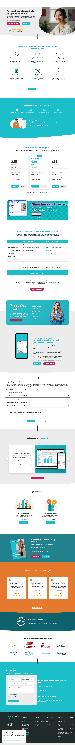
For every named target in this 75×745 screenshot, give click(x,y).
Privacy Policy (49, 738)
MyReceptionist (53, 699)
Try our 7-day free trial (37, 478)
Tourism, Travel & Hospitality (63, 732)
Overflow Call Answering (26, 726)
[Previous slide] (7, 459)
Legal (59, 725)
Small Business (60, 717)
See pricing (42, 89)
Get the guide (36, 556)
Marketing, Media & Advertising (63, 733)
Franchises (59, 736)
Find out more (24, 522)
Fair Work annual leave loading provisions (31, 279)
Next (66, 117)
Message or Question (14, 687)
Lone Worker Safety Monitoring (49, 723)
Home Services (60, 724)
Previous (9, 117)
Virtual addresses (12, 697)
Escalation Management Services (50, 721)
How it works (32, 89)
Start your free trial (43, 690)
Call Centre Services (49, 718)
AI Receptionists (25, 734)
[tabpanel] (16, 588)
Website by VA (55, 744)
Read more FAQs (42, 421)
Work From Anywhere (38, 724)
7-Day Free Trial (25, 717)
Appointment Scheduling (26, 722)
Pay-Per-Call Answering (26, 724)
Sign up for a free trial (13, 23)
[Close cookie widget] (25, 731)
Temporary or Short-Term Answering (26, 729)
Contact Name (13, 679)
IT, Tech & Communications (62, 730)
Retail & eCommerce (61, 735)
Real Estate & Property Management (62, 719)
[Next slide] (68, 459)
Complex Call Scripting (50, 717)
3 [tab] (39, 601)
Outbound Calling (25, 732)
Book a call (46, 556)
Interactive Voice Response (38, 720)
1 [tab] (35, 601)
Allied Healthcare (61, 728)
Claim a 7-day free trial (37, 289)
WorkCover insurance (44, 279)
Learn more (23, 186)
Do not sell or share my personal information (12, 740)
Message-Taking (25, 718)
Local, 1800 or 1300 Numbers (39, 721)
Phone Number (13, 683)
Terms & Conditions (47, 192)
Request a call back (49, 363)
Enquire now (26, 23)
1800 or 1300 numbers (22, 696)
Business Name (27, 679)
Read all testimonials (37, 607)
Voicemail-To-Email (37, 718)
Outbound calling (12, 696)
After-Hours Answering (26, 725)
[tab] (17, 112)
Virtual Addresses (37, 725)
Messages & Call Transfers (26, 720)
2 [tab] (37, 601)
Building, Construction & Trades (62, 722)
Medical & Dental (61, 729)
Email (24, 683)
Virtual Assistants (25, 721)
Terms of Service (57, 738)
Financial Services (61, 726)
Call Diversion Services (38, 717)
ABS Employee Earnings (30, 278)
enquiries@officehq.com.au (12, 728)
